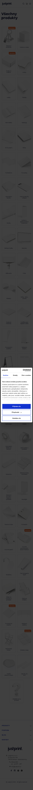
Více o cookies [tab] (26, 375)
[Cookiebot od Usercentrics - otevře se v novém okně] (23, 370)
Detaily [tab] (15, 375)
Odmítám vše (16, 418)
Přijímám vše (16, 406)
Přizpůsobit (15, 412)
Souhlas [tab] (5, 375)
